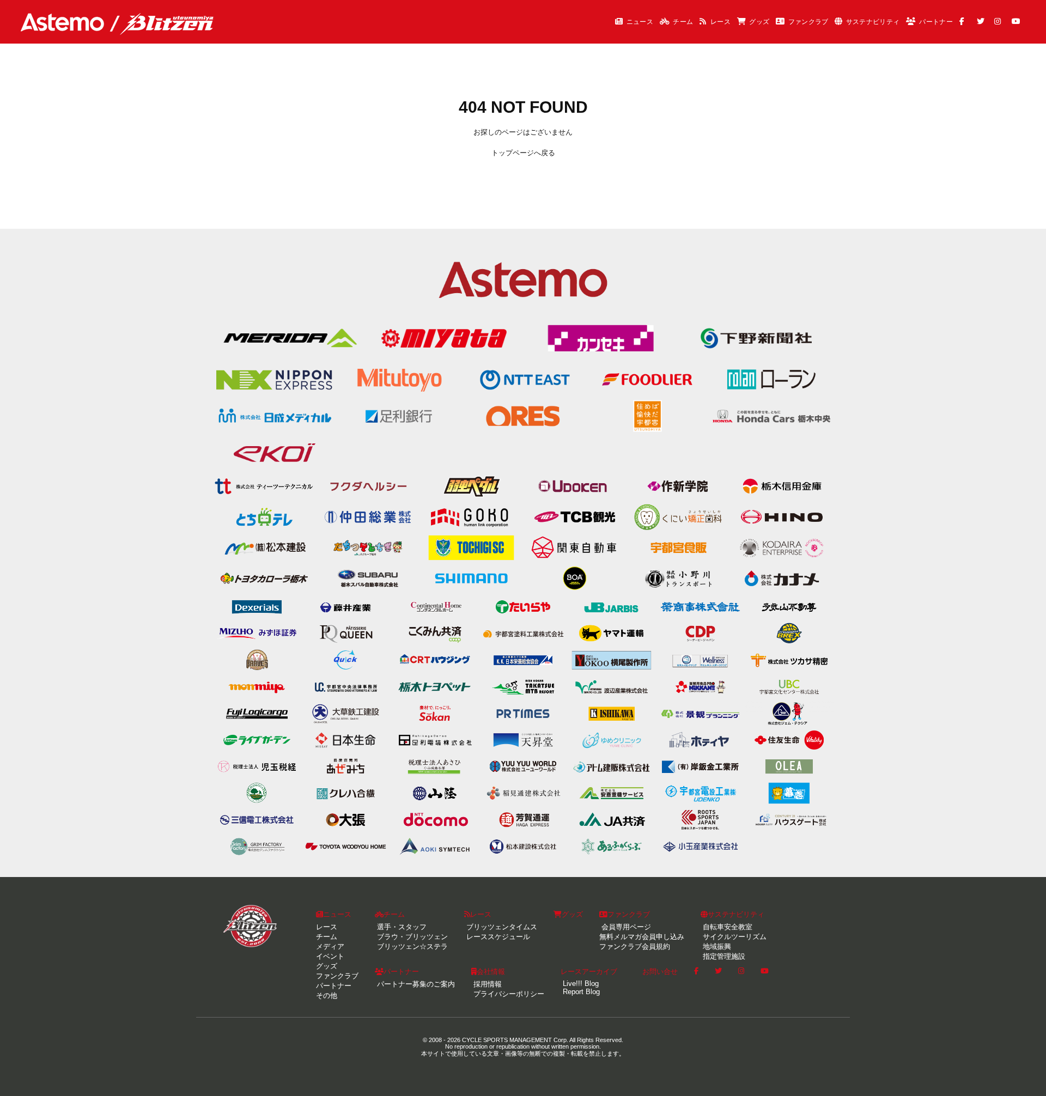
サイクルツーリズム (734, 937)
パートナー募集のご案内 (415, 984)
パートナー (936, 22)
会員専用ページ (625, 927)
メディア (330, 946)
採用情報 (486, 984)
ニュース (640, 22)
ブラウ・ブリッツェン (411, 937)
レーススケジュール (497, 937)
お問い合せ (660, 971)
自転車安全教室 (726, 927)
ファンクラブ (808, 22)
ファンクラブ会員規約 (634, 946)
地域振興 (716, 946)
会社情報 (491, 971)
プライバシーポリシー (507, 994)
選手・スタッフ (401, 927)
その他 (326, 995)
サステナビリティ (872, 22)
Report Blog (580, 992)
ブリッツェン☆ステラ (411, 946)
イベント (330, 956)
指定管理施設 (723, 956)
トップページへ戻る (523, 153)
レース (720, 22)
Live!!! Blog (580, 983)
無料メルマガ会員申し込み (641, 937)
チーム (683, 22)
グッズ (759, 22)
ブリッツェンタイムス (500, 927)
